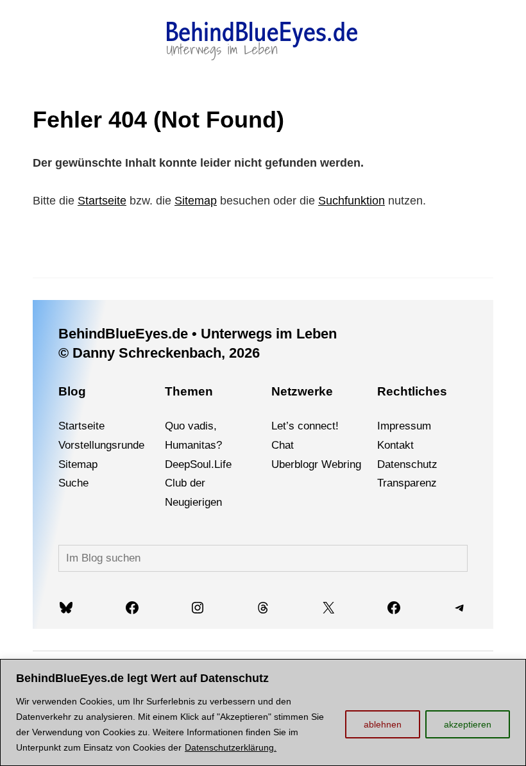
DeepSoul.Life (198, 464)
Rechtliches (412, 391)
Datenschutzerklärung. (230, 747)
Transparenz (407, 483)
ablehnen (383, 724)
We (329, 464)
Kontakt (395, 445)
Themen (189, 391)
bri (343, 464)
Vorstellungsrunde (101, 445)
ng (355, 464)
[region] (263, 712)
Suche (73, 483)
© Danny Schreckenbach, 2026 (159, 353)
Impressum (404, 426)
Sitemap (195, 200)
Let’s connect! (305, 426)
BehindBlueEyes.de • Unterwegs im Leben (197, 334)
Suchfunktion (351, 200)
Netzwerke (302, 391)
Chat (282, 445)
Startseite (102, 200)
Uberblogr (294, 464)
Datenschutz (407, 464)
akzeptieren (467, 724)
